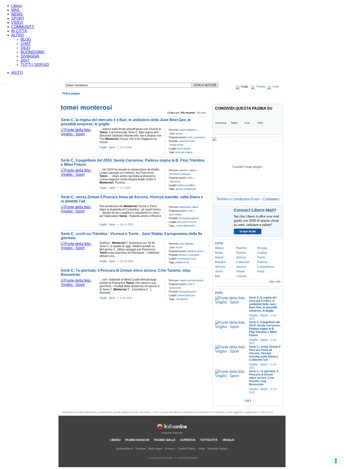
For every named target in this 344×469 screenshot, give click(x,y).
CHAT (26, 44)
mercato (180, 152)
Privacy (170, 448)
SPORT (17, 18)
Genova (241, 257)
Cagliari (262, 252)
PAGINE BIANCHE (137, 440)
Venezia (220, 266)
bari (179, 148)
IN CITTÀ (19, 31)
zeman (179, 225)
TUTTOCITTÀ (209, 440)
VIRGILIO (228, 440)
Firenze (241, 252)
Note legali (155, 448)
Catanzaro (242, 262)
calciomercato (186, 141)
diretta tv (183, 254)
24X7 (25, 60)
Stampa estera (271, 99)
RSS (260, 123)
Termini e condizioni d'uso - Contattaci (247, 199)
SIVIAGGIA (30, 56)
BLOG (26, 39)
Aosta (260, 271)
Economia (83, 99)
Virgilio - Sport (107, 147)
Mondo (96, 99)
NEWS (17, 14)
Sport (145, 99)
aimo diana (192, 207)
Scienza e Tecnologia (165, 99)
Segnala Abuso (217, 448)
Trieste (240, 271)
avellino (190, 185)
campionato (189, 189)
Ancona (241, 266)
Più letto (201, 112)
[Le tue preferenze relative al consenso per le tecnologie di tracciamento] (335, 460)
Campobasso (265, 266)
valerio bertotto (187, 280)
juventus (200, 137)
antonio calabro (188, 170)
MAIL (15, 10)
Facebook (221, 123)
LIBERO (115, 440)
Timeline (260, 86)
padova (181, 185)
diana (182, 207)
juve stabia (175, 214)
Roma (219, 252)
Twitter (234, 123)
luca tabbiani (186, 243)
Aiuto (201, 448)
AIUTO (17, 73)
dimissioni (189, 225)
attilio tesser (176, 133)
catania (186, 148)
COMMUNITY (22, 27)
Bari (217, 276)
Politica (107, 99)
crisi (178, 299)
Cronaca (68, 99)
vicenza (191, 221)
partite (179, 262)
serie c (191, 137)
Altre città (275, 281)
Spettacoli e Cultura (127, 99)
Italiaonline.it (125, 448)
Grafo (275, 86)
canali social (176, 144)
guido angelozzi (188, 129)
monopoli (184, 218)
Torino (219, 271)
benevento (175, 287)
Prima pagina (71, 93)
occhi (186, 262)
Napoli (219, 257)
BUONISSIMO (32, 52)
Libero (16, 6)
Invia (247, 123)
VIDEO (17, 23)
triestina (191, 251)
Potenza (262, 262)
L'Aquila (241, 276)
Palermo (241, 248)
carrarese (174, 181)
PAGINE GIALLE (165, 440)
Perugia (262, 248)
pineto (200, 280)
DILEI (25, 48)
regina (188, 152)
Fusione (140, 448)
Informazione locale (244, 99)
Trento (261, 257)
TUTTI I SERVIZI (35, 65)
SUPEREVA (188, 440)
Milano (219, 248)
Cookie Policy (186, 448)
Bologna (220, 262)
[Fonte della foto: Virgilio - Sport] (79, 134)
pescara (182, 221)
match (192, 291)
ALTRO (17, 35)
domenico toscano (179, 174)
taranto (181, 295)
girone (179, 189)
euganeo (194, 218)
